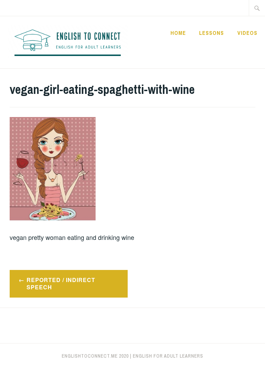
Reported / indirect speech (61, 283)
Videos (247, 33)
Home (178, 33)
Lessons (211, 33)
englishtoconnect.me (90, 356)
